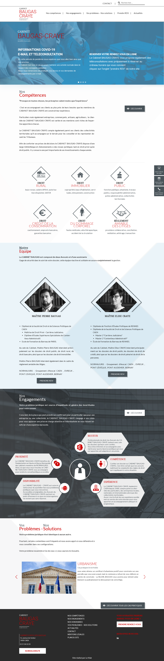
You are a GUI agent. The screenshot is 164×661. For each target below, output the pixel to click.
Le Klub (88, 658)
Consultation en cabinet (159, 183)
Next (146, 576)
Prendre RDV (123, 13)
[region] (82, 53)
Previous (17, 577)
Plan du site (73, 638)
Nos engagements (73, 13)
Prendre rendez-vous (129, 624)
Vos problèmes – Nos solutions (99, 13)
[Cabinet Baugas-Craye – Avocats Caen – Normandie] (28, 11)
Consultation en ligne (159, 172)
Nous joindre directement (159, 193)
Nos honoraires (75, 622)
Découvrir (136, 108)
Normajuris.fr (32, 651)
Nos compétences (53, 13)
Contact (107, 3)
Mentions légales (76, 634)
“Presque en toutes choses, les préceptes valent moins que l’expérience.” (53, 101)
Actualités (138, 13)
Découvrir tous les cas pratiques (124, 605)
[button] (78, 82)
